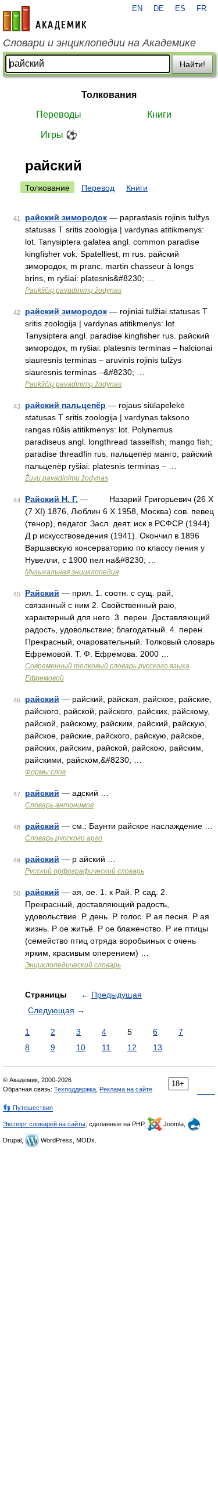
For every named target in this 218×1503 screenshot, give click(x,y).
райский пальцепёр (65, 405)
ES (180, 9)
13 (157, 1047)
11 (106, 1047)
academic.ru (45, 18)
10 (80, 1047)
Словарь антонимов (59, 805)
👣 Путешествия (28, 1107)
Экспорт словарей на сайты (44, 1123)
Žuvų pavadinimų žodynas (66, 478)
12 (132, 1047)
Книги (159, 114)
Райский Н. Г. (51, 499)
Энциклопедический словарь (73, 965)
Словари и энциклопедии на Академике (99, 43)
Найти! (192, 64)
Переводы (58, 114)
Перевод (98, 187)
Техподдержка (75, 1089)
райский (42, 699)
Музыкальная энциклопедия (72, 572)
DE (158, 9)
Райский (42, 593)
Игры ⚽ (59, 135)
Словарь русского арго (63, 838)
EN (137, 9)
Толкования (109, 95)
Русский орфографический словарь (84, 871)
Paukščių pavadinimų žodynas (73, 290)
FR (201, 9)
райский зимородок (66, 217)
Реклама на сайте (125, 1089)
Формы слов (45, 772)
